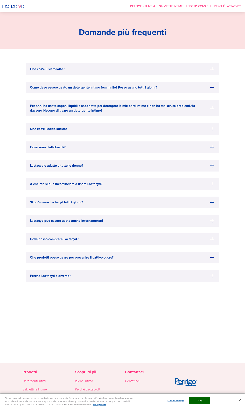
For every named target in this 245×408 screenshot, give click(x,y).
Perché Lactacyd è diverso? (50, 275)
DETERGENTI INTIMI (143, 6)
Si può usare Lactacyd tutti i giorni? (56, 202)
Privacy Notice (99, 404)
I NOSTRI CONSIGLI (198, 6)
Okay (199, 400)
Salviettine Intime (34, 389)
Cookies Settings (176, 400)
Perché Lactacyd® (87, 389)
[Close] (239, 400)
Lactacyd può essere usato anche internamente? (66, 220)
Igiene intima (84, 380)
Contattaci (132, 380)
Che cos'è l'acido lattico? (48, 128)
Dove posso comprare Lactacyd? (54, 238)
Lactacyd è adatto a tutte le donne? (56, 165)
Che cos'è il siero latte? (47, 68)
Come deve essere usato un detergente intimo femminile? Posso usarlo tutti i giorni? (93, 87)
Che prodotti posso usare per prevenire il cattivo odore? (72, 257)
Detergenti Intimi (34, 380)
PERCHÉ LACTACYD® (227, 6)
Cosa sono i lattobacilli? (48, 147)
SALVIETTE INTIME (171, 6)
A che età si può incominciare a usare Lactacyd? (66, 183)
